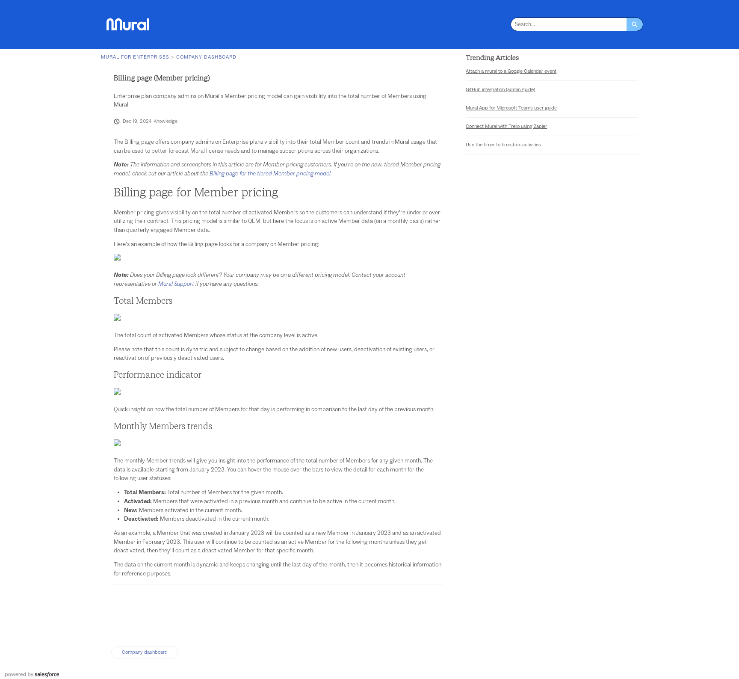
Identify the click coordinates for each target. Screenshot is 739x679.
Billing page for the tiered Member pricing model (270, 174)
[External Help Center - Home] (128, 24)
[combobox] (569, 24)
